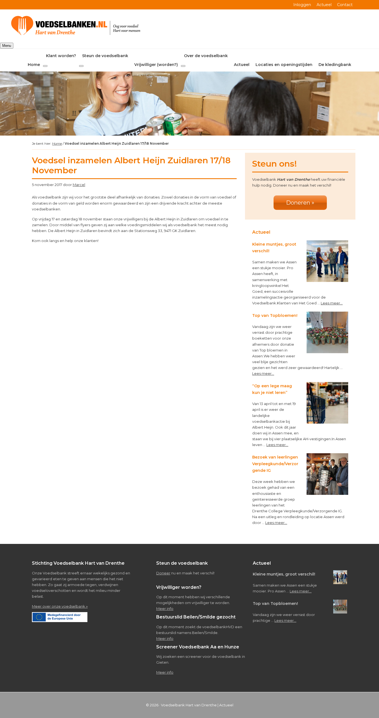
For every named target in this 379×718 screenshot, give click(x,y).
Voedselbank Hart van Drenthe (189, 705)
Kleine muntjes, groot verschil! (284, 574)
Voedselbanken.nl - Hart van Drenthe (76, 26)
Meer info (164, 608)
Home (57, 143)
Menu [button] (6, 46)
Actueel (226, 705)
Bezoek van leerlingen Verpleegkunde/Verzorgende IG (275, 464)
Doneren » (300, 202)
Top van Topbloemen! (274, 315)
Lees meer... (332, 303)
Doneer (163, 573)
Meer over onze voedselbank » (60, 606)
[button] (45, 66)
